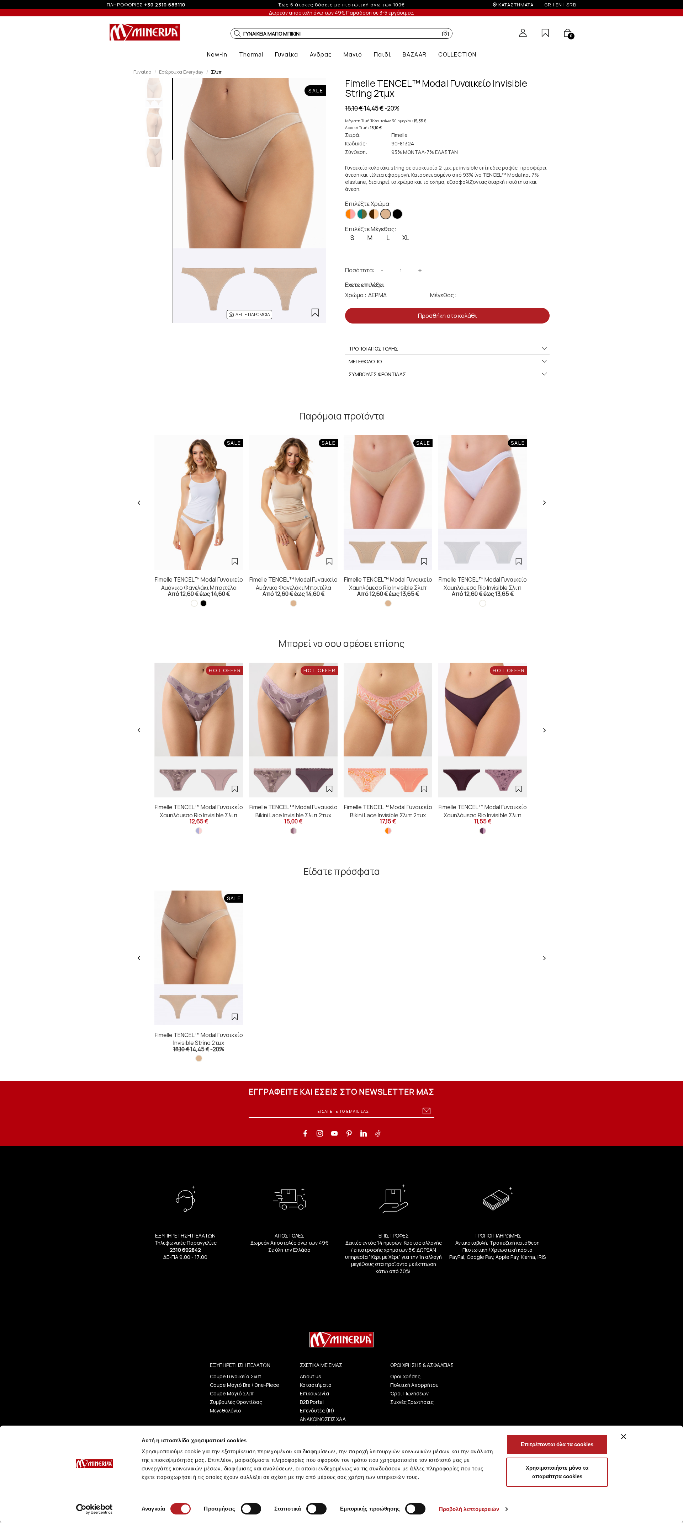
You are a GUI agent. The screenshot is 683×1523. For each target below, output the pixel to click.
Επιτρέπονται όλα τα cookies (557, 1444)
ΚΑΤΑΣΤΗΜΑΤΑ (516, 4)
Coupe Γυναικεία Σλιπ (235, 1376)
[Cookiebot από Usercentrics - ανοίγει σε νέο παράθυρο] (94, 1509)
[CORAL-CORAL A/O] (350, 214)
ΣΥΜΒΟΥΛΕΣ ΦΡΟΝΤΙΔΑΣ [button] (377, 374)
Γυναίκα (142, 72)
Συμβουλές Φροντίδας (236, 1402)
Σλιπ (216, 72)
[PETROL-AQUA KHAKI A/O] (362, 214)
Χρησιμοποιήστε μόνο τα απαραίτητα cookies (557, 1472)
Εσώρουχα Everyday (181, 72)
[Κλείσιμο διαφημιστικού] (623, 1436)
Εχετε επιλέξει (364, 285)
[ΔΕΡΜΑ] (385, 214)
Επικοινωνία (314, 1393)
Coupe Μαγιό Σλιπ (232, 1393)
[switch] (251, 1508)
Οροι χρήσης (405, 1376)
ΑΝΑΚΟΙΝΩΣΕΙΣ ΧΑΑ (323, 1419)
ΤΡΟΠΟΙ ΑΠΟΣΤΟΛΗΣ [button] (373, 348)
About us (310, 1376)
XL (405, 238)
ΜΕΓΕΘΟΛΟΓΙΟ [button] (365, 361)
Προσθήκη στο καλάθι (447, 316)
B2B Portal (312, 1402)
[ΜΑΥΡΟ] (397, 214)
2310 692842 (185, 1249)
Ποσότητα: (360, 270)
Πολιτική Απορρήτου (414, 1385)
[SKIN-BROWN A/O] (374, 214)
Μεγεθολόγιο (225, 1410)
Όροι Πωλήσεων (409, 1393)
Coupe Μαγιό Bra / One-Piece (244, 1385)
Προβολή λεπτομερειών (469, 1509)
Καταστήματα (316, 1385)
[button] (237, 33)
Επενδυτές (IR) (317, 1410)
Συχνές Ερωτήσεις (412, 1402)
